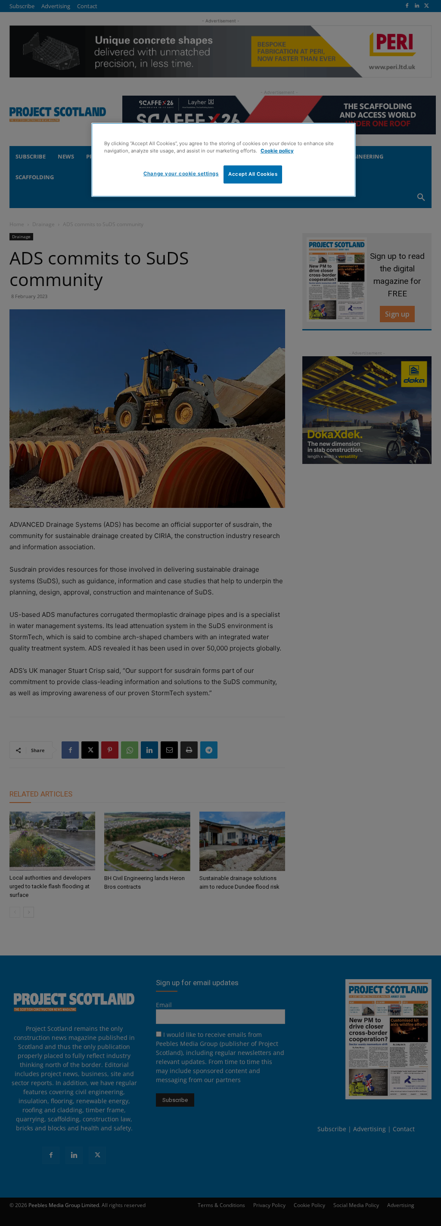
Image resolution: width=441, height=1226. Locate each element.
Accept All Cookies (252, 174)
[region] (223, 160)
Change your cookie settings (180, 174)
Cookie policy (277, 151)
